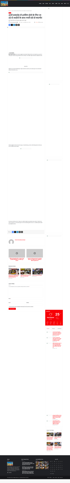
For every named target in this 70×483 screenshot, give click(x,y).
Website (27, 302)
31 (54, 471)
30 (52, 471)
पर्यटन (50, 3)
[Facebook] (10, 25)
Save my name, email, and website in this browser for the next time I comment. (21, 306)
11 (56, 465)
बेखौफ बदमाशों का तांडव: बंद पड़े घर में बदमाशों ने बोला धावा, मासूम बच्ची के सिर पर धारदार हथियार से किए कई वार (57, 345)
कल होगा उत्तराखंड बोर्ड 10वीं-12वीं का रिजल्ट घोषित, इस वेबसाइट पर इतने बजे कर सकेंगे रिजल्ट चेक (57, 339)
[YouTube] (10, 472)
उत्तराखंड (40, 3)
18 (56, 467)
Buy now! (61, 477)
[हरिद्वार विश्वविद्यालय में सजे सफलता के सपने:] (57, 444)
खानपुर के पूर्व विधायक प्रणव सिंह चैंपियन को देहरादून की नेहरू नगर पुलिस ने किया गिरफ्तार (57, 417)
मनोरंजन (53, 3)
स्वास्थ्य (62, 3)
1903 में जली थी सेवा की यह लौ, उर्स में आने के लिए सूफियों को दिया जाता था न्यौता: (50, 448)
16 (52, 467)
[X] (12, 25)
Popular (48, 328)
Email (10, 302)
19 (58, 467)
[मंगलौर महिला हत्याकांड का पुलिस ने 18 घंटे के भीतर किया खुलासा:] (38, 468)
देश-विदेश (46, 3)
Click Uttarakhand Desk (13, 22)
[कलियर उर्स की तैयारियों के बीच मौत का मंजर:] (47, 468)
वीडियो (65, 3)
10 (54, 465)
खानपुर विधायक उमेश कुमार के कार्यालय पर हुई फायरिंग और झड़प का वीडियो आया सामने (56, 422)
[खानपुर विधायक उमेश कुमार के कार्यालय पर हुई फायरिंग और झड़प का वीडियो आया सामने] (49, 422)
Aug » (53, 473)
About (56, 477)
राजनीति (56, 3)
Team (58, 477)
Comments (59, 328)
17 (54, 467)
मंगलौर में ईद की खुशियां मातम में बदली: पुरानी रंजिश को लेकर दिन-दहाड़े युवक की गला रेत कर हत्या (57, 334)
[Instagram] (11, 472)
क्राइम (43, 3)
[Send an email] (17, 22)
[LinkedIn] (14, 25)
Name (10, 298)
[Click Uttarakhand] (4, 3)
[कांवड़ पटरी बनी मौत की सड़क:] (37, 271)
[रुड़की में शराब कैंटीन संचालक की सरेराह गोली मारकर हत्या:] (26, 271)
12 (58, 465)
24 (54, 469)
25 (56, 469)
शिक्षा (59, 3)
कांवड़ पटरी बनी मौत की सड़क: (37, 275)
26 (58, 469)
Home (10, 10)
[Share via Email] (16, 25)
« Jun (51, 473)
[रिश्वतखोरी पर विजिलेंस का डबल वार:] (42, 468)
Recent (53, 328)
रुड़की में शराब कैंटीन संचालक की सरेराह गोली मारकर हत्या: (26, 276)
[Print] (19, 25)
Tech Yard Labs (26, 477)
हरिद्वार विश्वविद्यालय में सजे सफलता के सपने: (57, 447)
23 (52, 469)
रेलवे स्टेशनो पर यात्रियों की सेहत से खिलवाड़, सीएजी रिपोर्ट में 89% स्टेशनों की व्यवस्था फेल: (14, 276)
